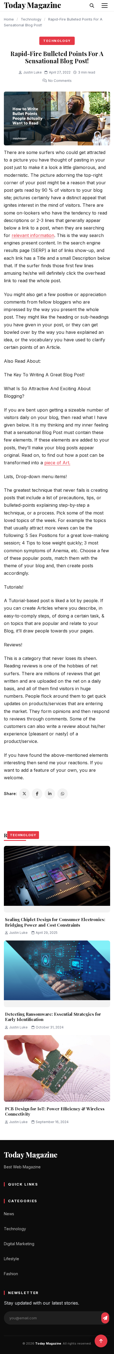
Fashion (11, 1273)
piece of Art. (57, 462)
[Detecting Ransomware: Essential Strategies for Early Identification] (57, 974)
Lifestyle (11, 1258)
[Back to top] (101, 1341)
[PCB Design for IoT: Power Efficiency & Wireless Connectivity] (57, 1068)
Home (9, 19)
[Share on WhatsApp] (62, 793)
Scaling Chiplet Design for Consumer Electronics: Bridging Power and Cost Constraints (55, 922)
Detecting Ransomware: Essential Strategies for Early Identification (53, 1016)
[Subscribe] (105, 1317)
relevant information (33, 235)
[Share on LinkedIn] (50, 793)
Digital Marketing (19, 1243)
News (9, 1213)
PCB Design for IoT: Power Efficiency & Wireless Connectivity (55, 1111)
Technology (31, 19)
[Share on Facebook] (37, 793)
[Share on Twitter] (24, 793)
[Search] (91, 5)
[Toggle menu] (104, 5)
